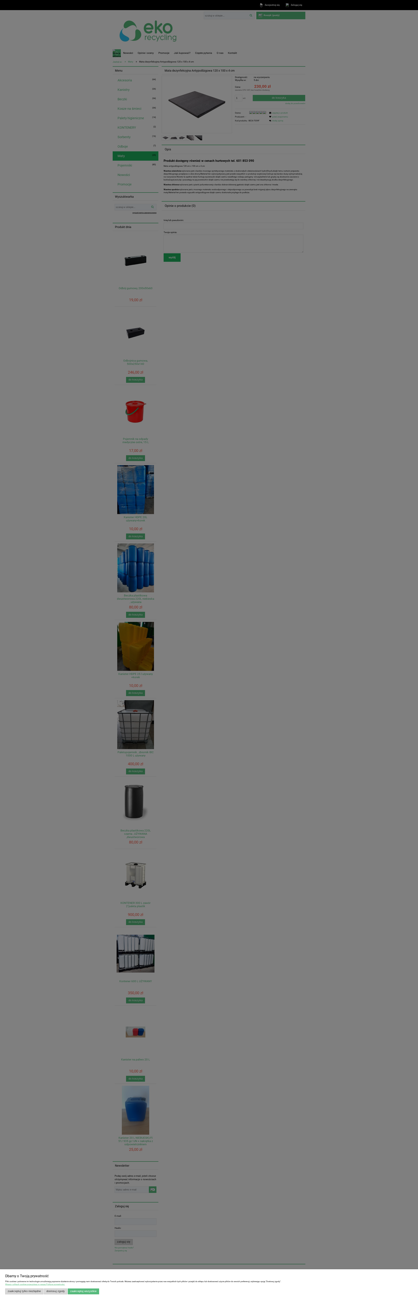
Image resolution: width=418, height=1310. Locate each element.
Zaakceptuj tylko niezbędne (24, 1291)
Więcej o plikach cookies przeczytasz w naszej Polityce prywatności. (35, 1284)
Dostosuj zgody (55, 1291)
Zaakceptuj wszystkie (83, 1291)
